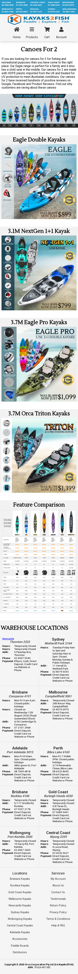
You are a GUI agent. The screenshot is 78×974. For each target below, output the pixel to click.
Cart (47, 37)
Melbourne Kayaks (20, 899)
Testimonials (58, 899)
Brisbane (20, 692)
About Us (58, 885)
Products (32, 37)
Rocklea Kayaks (20, 885)
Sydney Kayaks (20, 912)
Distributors (20, 952)
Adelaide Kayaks (20, 932)
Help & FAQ (58, 925)
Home (17, 37)
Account (61, 37)
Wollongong (19, 832)
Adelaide (19, 748)
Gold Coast (58, 792)
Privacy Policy (58, 912)
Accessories (19, 939)
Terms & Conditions (58, 919)
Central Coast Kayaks (20, 925)
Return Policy (58, 905)
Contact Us (58, 892)
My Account (58, 879)
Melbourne (58, 692)
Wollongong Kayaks (20, 919)
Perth (58, 748)
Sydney (58, 639)
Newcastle (8, 638)
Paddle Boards (20, 945)
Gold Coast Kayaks (19, 892)
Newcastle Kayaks (20, 905)
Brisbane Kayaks (20, 879)
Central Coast (58, 832)
